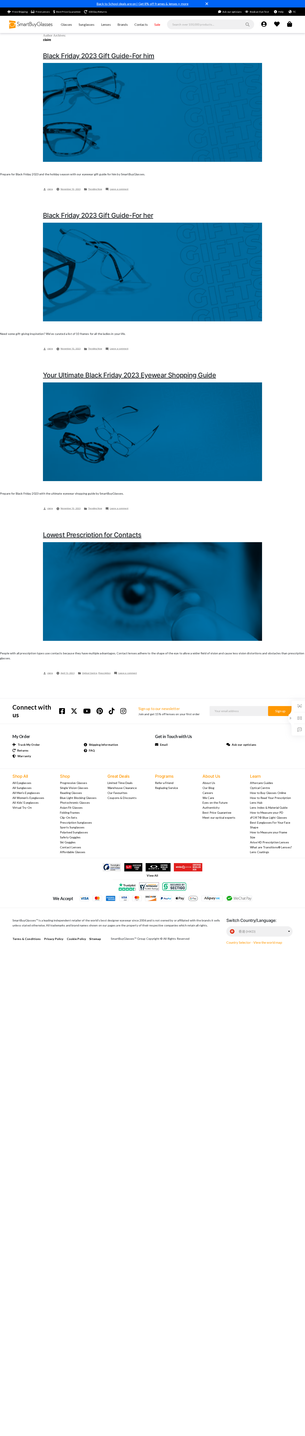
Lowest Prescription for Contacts (92, 535)
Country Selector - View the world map (254, 942)
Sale (157, 24)
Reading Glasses (71, 793)
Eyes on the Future (215, 802)
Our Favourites (117, 793)
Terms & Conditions (26, 939)
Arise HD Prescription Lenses (269, 842)
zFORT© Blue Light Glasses (268, 817)
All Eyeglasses (21, 783)
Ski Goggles (68, 842)
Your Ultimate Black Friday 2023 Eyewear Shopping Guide (129, 375)
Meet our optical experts (219, 817)
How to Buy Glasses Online (268, 793)
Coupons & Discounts (122, 798)
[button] (290, 718)
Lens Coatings (259, 852)
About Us (209, 783)
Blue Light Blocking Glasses (78, 798)
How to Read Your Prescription (270, 798)
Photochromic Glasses (75, 802)
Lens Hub (256, 802)
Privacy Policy (53, 939)
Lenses (106, 24)
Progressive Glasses (73, 783)
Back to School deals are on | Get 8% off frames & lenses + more (142, 4)
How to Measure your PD (266, 812)
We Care (208, 798)
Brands (122, 24)
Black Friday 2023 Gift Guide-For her (98, 215)
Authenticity (211, 807)
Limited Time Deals (120, 783)
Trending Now (95, 189)
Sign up (280, 711)
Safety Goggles (70, 837)
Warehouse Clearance (122, 788)
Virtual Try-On (22, 807)
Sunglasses (86, 24)
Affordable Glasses (72, 852)
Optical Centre (89, 673)
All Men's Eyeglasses (26, 793)
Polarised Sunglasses (74, 832)
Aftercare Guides (261, 783)
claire (50, 189)
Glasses (66, 24)
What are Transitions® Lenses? (271, 847)
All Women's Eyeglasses (28, 798)
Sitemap (95, 939)
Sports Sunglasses (72, 827)
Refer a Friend (164, 783)
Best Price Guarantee (217, 812)
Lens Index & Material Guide (269, 807)
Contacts (141, 24)
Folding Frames (70, 812)
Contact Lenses (70, 847)
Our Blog (208, 788)
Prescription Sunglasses (76, 822)
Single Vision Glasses (74, 788)
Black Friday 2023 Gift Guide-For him (98, 56)
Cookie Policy (76, 939)
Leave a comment (119, 189)
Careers (208, 793)
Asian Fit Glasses (71, 807)
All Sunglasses (22, 788)
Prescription (104, 673)
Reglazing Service (166, 788)
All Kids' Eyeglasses (25, 802)
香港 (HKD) (247, 931)
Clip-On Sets (68, 817)
